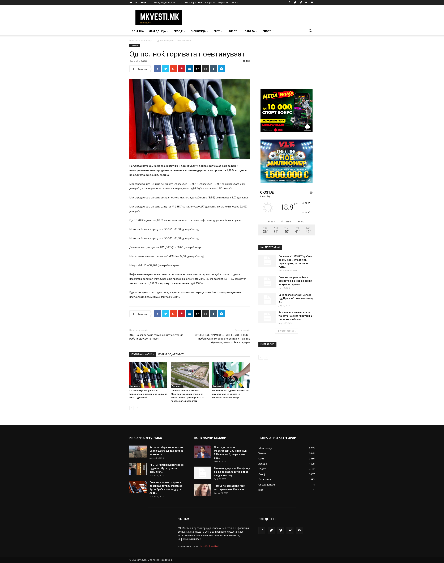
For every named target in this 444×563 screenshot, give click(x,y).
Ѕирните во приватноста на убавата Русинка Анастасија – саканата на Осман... (296, 316)
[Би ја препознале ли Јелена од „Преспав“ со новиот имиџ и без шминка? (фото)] (267, 299)
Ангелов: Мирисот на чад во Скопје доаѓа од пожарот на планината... (166, 451)
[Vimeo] (300, 2)
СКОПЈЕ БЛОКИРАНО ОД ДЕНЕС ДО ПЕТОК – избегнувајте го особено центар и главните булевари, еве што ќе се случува (222, 338)
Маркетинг (223, 2)
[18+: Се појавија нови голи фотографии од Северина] (202, 490)
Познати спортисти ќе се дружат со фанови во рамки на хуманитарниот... (295, 281)
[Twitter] (294, 2)
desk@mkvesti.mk (210, 546)
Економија (198, 31)
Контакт (236, 2)
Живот (232, 31)
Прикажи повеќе (285, 330)
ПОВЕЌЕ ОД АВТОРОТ (171, 354)
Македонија (157, 31)
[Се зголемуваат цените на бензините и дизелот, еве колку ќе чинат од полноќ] (148, 375)
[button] (310, 31)
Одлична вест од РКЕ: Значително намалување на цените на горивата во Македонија (230, 394)
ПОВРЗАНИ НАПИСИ (142, 354)
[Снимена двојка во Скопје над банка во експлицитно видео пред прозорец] (202, 473)
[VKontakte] (306, 2)
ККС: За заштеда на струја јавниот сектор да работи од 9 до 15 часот (156, 336)
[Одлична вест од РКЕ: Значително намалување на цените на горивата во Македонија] (231, 375)
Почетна (138, 31)
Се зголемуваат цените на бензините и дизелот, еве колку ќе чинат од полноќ (148, 394)
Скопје (178, 31)
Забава (250, 31)
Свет (217, 31)
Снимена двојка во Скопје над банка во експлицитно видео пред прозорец (232, 472)
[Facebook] (289, 2)
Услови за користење (191, 2)
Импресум (210, 2)
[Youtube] (312, 2)
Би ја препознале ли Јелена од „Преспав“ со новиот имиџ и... (296, 298)
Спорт (267, 31)
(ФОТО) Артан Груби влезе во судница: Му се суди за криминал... (167, 468)
